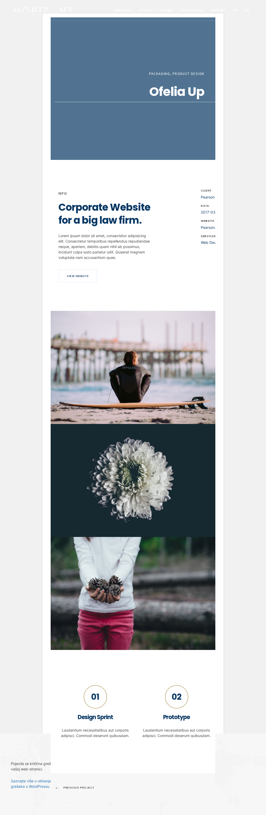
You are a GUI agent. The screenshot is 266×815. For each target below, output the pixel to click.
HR (235, 10)
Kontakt (218, 10)
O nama (146, 10)
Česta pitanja (191, 10)
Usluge (166, 10)
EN (247, 10)
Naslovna (123, 10)
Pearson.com (212, 227)
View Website (78, 276)
